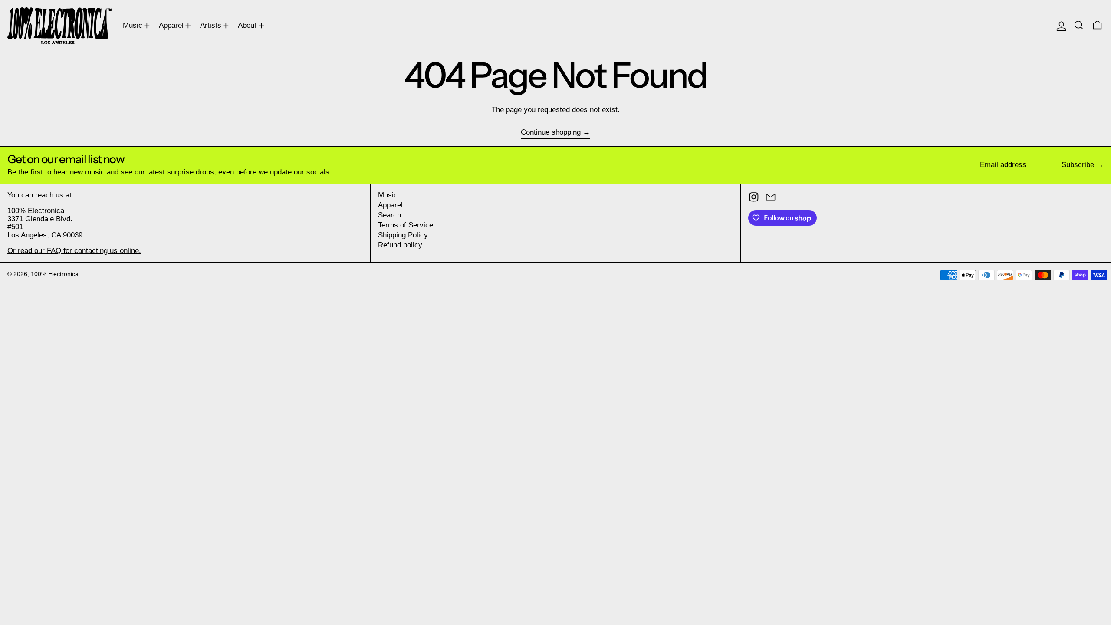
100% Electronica (55, 274)
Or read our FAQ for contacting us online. (74, 251)
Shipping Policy (403, 235)
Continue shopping (551, 132)
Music (388, 195)
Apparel (390, 205)
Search (389, 215)
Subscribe (1078, 165)
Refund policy (400, 245)
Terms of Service (405, 225)
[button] (1079, 26)
